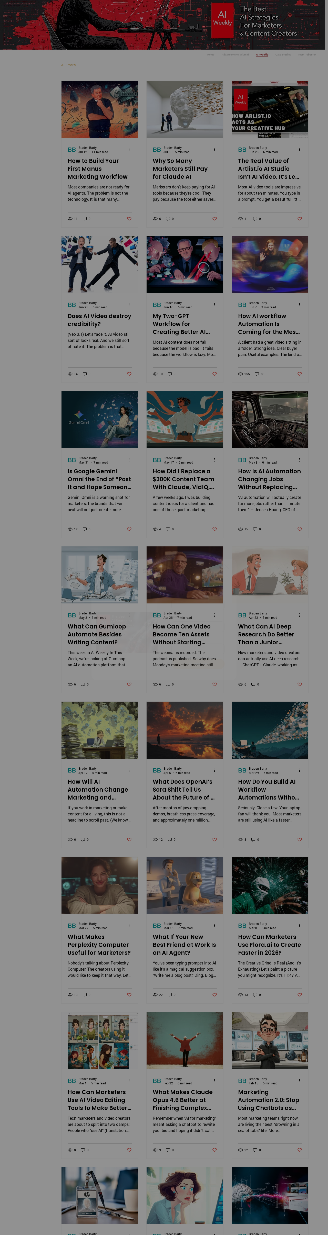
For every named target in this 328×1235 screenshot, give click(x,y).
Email (177, 594)
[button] (226, 566)
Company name (185, 638)
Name (177, 616)
